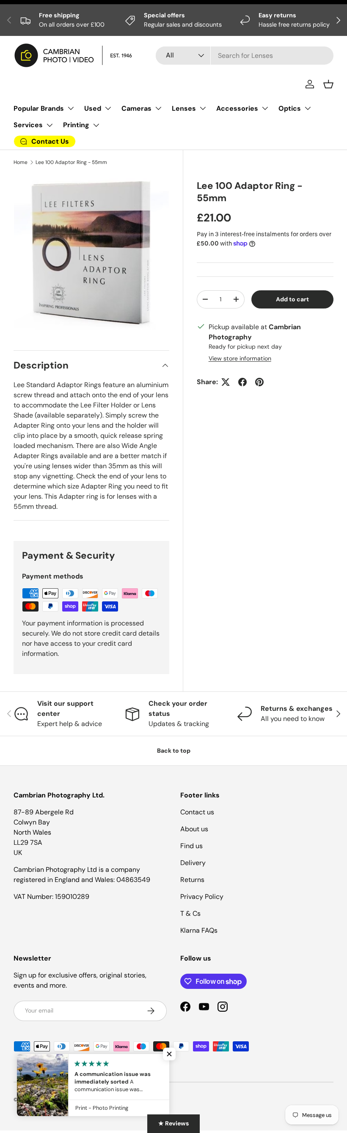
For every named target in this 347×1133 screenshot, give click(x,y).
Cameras (136, 108)
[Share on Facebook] (242, 382)
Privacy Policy (201, 896)
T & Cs (190, 913)
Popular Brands (39, 108)
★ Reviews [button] (173, 1123)
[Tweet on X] (225, 382)
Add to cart (292, 299)
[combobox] (244, 55)
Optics (289, 108)
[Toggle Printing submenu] (96, 125)
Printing (76, 124)
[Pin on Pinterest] (259, 382)
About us (194, 828)
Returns (192, 879)
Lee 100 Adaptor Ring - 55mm (71, 162)
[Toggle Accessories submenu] (265, 108)
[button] (328, 84)
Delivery (193, 862)
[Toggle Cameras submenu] (158, 108)
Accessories (237, 108)
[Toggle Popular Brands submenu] (71, 108)
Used (92, 108)
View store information (240, 358)
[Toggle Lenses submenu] (203, 108)
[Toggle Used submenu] (108, 108)
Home (21, 162)
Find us (191, 845)
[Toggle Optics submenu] (308, 108)
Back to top (173, 750)
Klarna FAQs (199, 930)
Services (28, 124)
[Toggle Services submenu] (49, 125)
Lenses (184, 108)
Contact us (197, 812)
